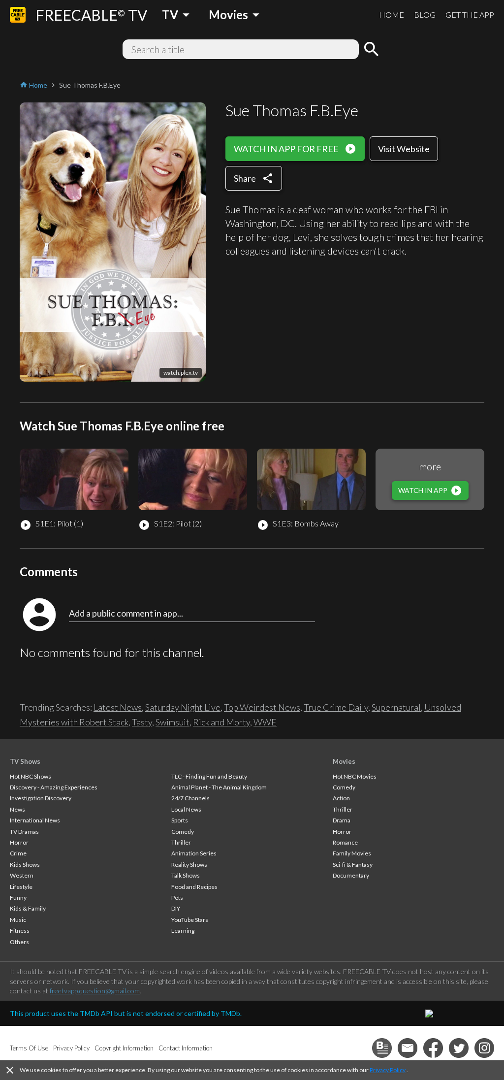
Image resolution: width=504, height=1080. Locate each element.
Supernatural (396, 707)
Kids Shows (25, 864)
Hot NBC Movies (355, 776)
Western (21, 875)
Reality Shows (189, 864)
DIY (175, 908)
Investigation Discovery (40, 798)
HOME (391, 14)
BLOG (425, 14)
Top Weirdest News (262, 707)
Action (341, 798)
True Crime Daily (336, 707)
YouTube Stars (189, 919)
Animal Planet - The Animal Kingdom (219, 787)
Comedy (182, 831)
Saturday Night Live (182, 707)
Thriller (181, 842)
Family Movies (352, 853)
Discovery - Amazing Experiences (53, 787)
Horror (19, 842)
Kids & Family (28, 908)
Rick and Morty (221, 722)
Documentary (351, 875)
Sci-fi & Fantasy (353, 864)
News (17, 809)
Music (18, 919)
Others (19, 942)
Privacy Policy (388, 1070)
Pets (177, 897)
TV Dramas (24, 831)
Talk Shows (185, 875)
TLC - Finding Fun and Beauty (209, 776)
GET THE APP (469, 14)
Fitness (20, 930)
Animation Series (194, 853)
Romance (345, 842)
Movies (344, 761)
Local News (186, 809)
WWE (265, 722)
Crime (18, 853)
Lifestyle (21, 886)
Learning (182, 930)
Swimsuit (172, 722)
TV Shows (25, 761)
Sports (179, 820)
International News (35, 820)
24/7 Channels (190, 798)
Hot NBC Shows (30, 776)
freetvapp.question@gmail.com (95, 990)
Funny (18, 897)
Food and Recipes (194, 886)
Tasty (142, 722)
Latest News (118, 707)
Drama (341, 820)
